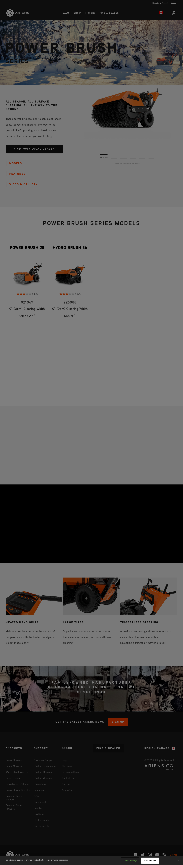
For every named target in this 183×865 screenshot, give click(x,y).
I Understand (150, 860)
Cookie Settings (130, 860)
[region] (91, 860)
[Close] (178, 860)
